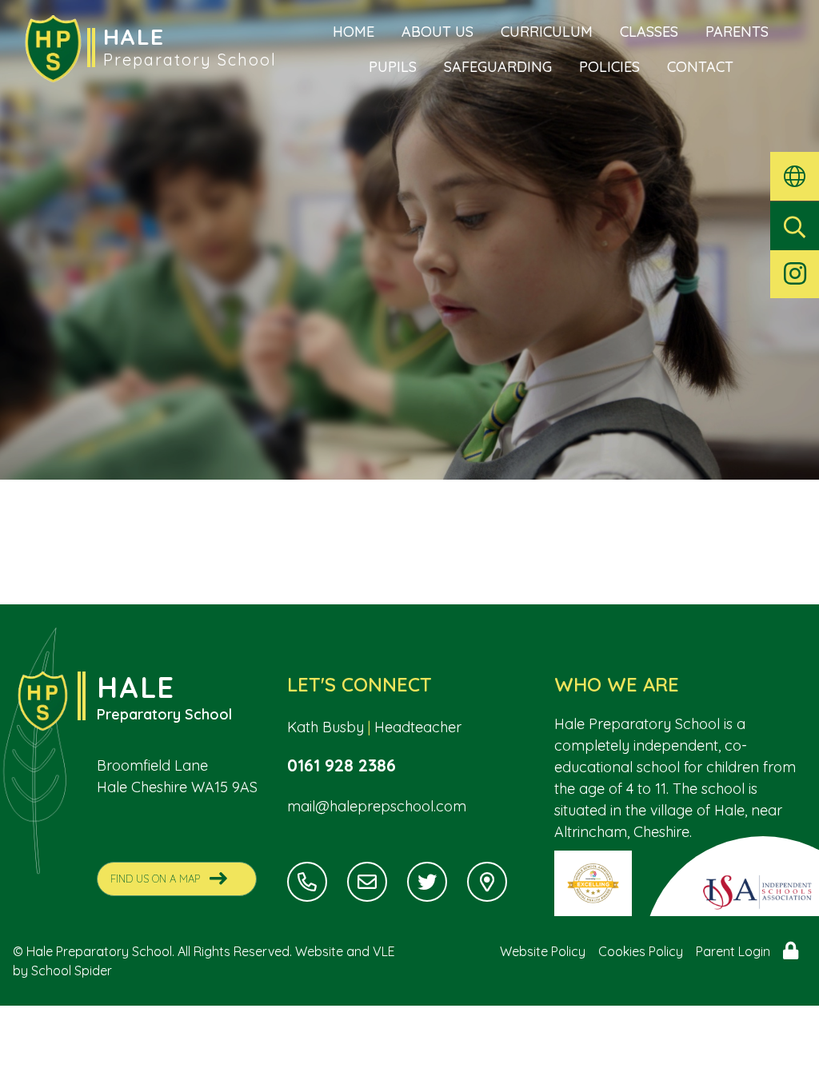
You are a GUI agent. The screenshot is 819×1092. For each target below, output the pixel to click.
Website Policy (542, 951)
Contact (700, 67)
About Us (437, 31)
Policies (609, 67)
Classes (649, 31)
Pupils (393, 67)
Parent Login (733, 951)
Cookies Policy (640, 951)
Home (353, 31)
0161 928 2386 (341, 765)
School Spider (71, 970)
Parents (737, 31)
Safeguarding (498, 67)
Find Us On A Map (155, 878)
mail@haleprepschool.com (376, 806)
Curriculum (547, 31)
